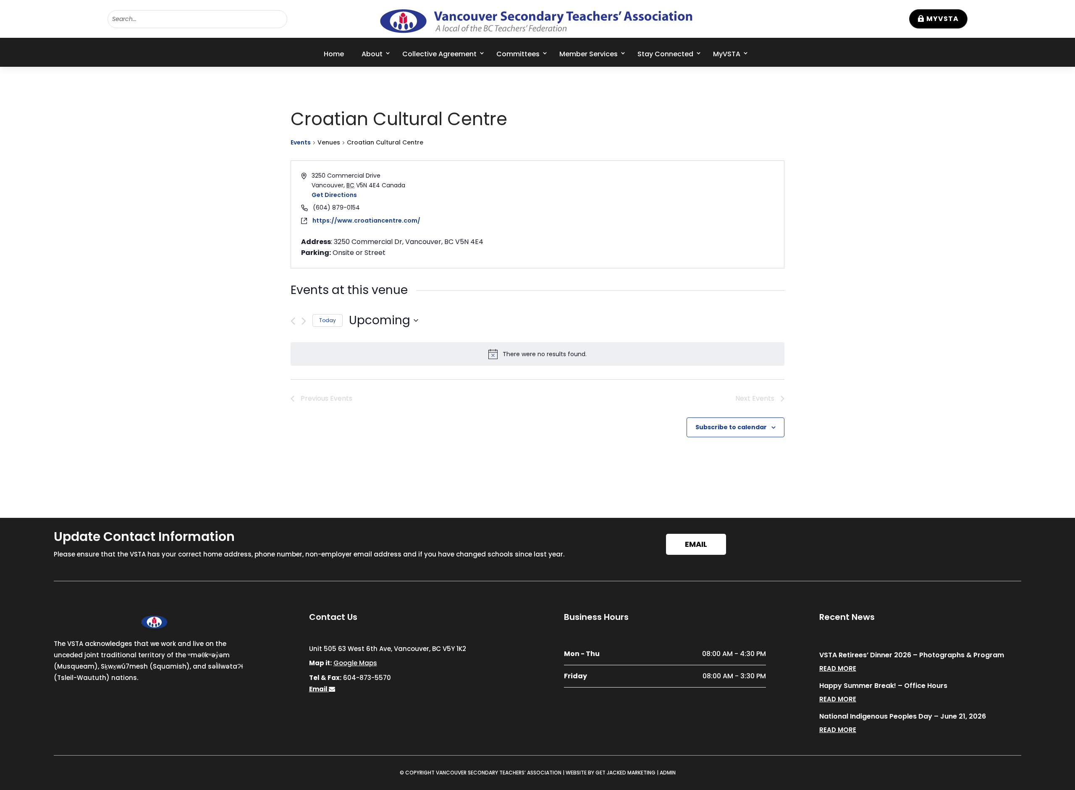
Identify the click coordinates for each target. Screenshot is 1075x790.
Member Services (588, 54)
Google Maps (355, 663)
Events (301, 143)
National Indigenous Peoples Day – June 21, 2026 (902, 716)
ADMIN (668, 772)
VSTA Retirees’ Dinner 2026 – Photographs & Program (911, 655)
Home (334, 54)
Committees (518, 54)
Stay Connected (665, 54)
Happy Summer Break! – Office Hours (883, 685)
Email (696, 544)
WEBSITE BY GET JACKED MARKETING (610, 772)
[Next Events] (304, 321)
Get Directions (334, 195)
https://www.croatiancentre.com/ (366, 220)
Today (327, 320)
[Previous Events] (293, 321)
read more (837, 668)
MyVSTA (942, 19)
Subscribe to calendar (731, 427)
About (372, 54)
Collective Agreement (439, 54)
